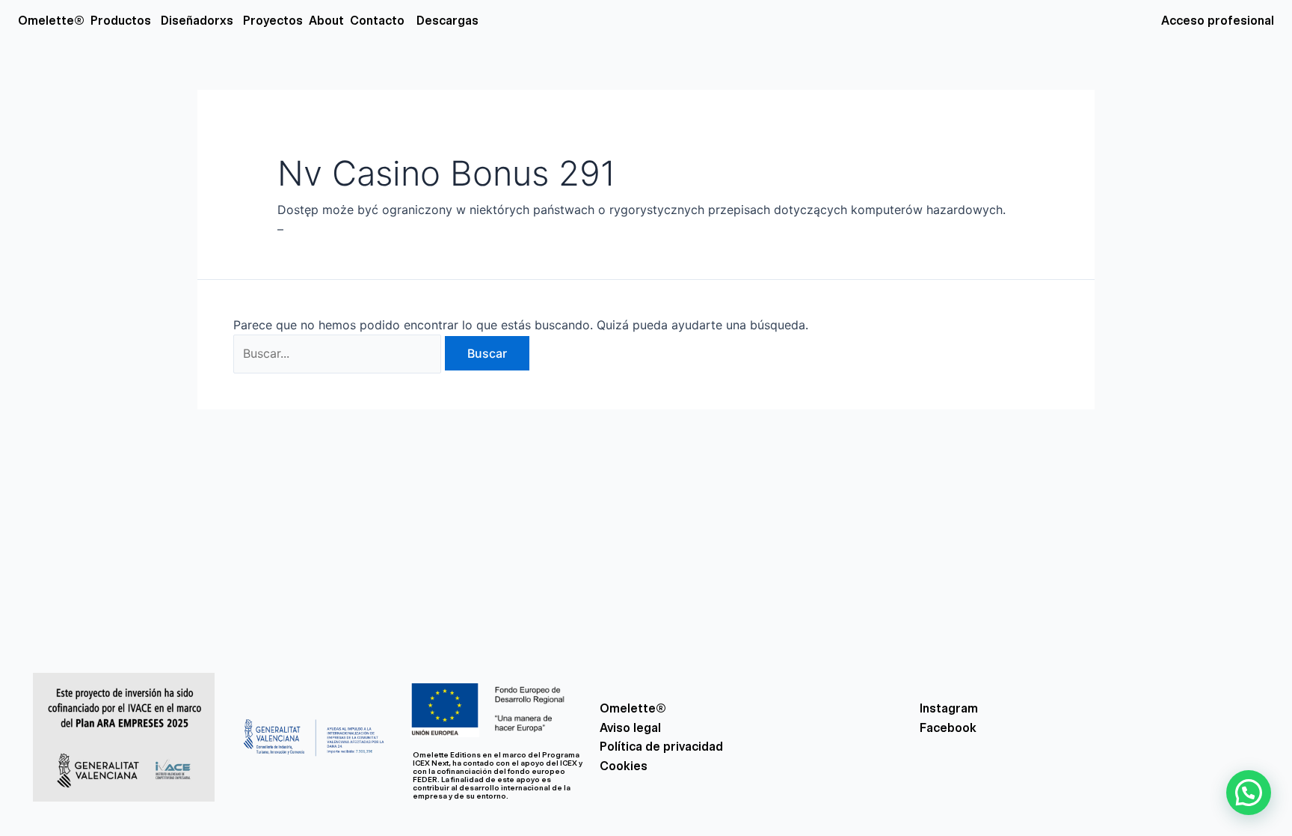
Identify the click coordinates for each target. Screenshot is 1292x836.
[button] (1248, 792)
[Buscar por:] (339, 353)
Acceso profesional (1217, 20)
